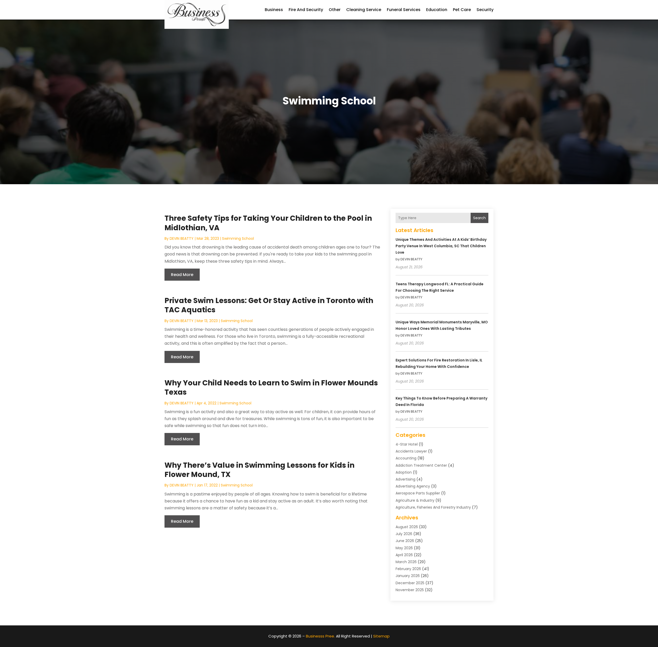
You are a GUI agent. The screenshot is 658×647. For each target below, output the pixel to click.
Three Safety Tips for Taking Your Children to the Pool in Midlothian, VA (268, 223)
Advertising (405, 479)
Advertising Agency (413, 486)
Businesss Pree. (320, 636)
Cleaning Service (363, 10)
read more (182, 275)
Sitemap (381, 636)
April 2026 (404, 554)
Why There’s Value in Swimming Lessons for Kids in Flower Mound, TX (259, 470)
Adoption (404, 472)
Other (335, 10)
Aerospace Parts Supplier (418, 493)
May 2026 (404, 548)
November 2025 (410, 589)
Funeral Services (404, 10)
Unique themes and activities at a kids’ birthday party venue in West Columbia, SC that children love (441, 246)
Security (485, 10)
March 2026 (406, 561)
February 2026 (408, 568)
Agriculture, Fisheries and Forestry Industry (433, 507)
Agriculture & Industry (415, 500)
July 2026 (404, 533)
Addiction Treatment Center (421, 465)
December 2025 (410, 583)
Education (436, 10)
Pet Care (462, 10)
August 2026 (407, 526)
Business (274, 10)
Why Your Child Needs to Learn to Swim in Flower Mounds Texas (271, 387)
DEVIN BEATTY (182, 238)
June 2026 (405, 540)
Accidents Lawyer (411, 451)
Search (479, 217)
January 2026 (408, 575)
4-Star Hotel (407, 444)
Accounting (406, 458)
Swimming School (238, 238)
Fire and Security (306, 10)
